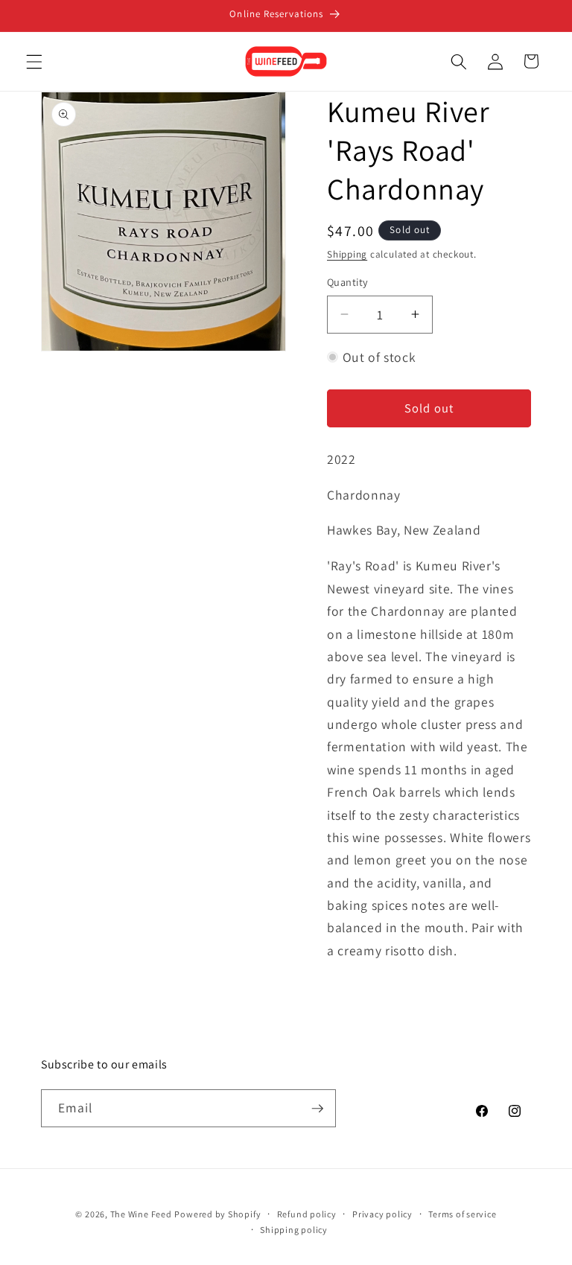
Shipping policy (294, 1229)
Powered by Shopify (217, 1214)
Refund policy (307, 1214)
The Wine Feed (141, 1214)
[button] (34, 61)
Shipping (347, 254)
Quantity (348, 282)
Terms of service (462, 1214)
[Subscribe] (317, 1108)
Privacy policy (382, 1214)
